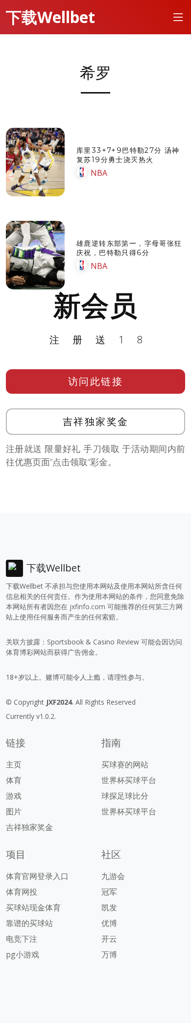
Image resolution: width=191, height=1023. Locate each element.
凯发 (109, 907)
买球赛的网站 (124, 764)
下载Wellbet (50, 16)
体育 (14, 780)
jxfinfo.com (87, 606)
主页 (14, 764)
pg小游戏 (22, 954)
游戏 (14, 795)
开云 (109, 938)
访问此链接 (95, 381)
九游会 (113, 876)
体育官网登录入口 (37, 876)
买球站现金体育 (33, 907)
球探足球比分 (124, 795)
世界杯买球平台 (128, 780)
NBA (99, 172)
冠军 (109, 891)
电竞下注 (21, 938)
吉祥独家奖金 (96, 421)
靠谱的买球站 (29, 923)
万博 (109, 954)
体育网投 (21, 891)
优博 (109, 923)
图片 (14, 811)
